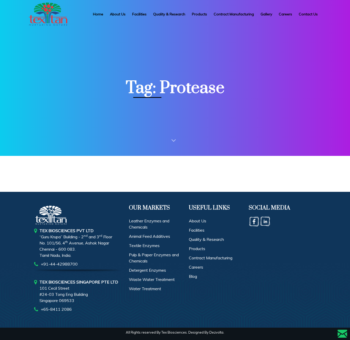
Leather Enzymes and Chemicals (149, 224)
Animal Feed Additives (149, 236)
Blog (193, 276)
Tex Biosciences (174, 332)
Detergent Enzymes (147, 270)
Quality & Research (206, 239)
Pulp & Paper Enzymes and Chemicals (154, 257)
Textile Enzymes (144, 245)
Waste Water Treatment (152, 279)
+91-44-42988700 (59, 264)
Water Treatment (145, 288)
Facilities (196, 230)
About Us (197, 220)
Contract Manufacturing (210, 257)
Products (197, 248)
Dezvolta (216, 332)
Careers (196, 267)
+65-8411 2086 (56, 309)
